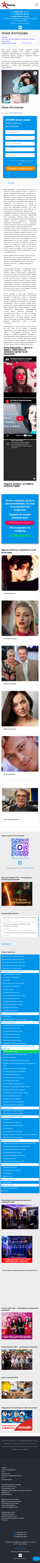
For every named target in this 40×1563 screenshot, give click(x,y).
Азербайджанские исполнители (13, 1001)
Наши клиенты (6, 1473)
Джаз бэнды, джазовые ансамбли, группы (16, 1146)
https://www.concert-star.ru (27, 1440)
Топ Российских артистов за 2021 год (13, 962)
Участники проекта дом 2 (11, 1080)
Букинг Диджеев (7, 1494)
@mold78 (30, 868)
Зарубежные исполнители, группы (14, 1025)
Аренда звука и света (8, 1512)
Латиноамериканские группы (12, 1152)
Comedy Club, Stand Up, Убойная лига (14, 1054)
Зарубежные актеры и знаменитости (14, 1043)
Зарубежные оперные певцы (12, 1040)
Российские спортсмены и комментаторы (16, 1086)
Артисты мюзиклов (9, 1057)
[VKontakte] (20, 27)
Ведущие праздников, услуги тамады (15, 1068)
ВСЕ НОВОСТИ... (7, 944)
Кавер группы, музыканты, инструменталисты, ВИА (19, 1143)
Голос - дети (7, 1016)
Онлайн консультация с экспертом (20, 522)
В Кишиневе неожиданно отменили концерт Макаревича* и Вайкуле (17, 925)
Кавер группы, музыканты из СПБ (13, 1161)
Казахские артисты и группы (12, 974)
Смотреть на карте (20, 1548)
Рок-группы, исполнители (11, 986)
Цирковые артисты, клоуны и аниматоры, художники (20, 1134)
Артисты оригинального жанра (12, 1117)
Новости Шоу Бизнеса (8, 1470)
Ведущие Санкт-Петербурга (11, 1099)
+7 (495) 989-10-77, (21, 12)
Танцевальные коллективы (10, 1164)
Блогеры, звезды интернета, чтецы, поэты (16, 1060)
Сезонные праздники (8, 1514)
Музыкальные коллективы (10, 1140)
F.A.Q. (3, 1477)
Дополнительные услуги (9, 1516)
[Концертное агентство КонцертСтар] (20, 6)
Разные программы (8, 1185)
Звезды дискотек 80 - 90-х (11, 1028)
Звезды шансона (8, 989)
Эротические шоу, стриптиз (12, 1170)
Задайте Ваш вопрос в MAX (20, 858)
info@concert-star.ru (20, 16)
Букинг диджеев (7, 1108)
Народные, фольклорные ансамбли (14, 1149)
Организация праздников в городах (13, 1518)
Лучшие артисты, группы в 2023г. (11, 968)
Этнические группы (9, 1158)
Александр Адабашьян (11, 819)
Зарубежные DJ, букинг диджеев (13, 1110)
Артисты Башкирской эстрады (13, 1004)
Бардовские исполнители (11, 992)
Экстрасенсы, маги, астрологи (13, 1137)
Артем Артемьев (9, 774)
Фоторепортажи (7, 1479)
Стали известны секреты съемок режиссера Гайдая (19, 933)
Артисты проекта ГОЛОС (9, 1014)
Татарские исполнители (10, 1010)
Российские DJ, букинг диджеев (13, 1113)
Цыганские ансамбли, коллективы (14, 1155)
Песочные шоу (8, 1128)
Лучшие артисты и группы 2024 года (12, 956)
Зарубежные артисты (8, 1022)
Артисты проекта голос (9, 1486)
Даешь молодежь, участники (12, 1096)
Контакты (5, 1520)
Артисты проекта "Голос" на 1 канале (15, 1019)
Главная (4, 37)
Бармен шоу (7, 1119)
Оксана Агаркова (9, 593)
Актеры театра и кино (9, 43)
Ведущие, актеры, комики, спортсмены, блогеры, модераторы (18, 1047)
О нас (3, 1471)
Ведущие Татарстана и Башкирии (13, 1102)
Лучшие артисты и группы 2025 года (12, 959)
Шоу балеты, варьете (10, 1167)
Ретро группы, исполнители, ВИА (13, 983)
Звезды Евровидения (8, 1179)
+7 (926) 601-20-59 (21, 14)
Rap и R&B (6, 980)
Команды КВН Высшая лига (12, 1074)
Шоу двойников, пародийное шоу (13, 1083)
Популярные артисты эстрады (11, 971)
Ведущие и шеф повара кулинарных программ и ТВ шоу (19, 1064)
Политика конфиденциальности (12, 1475)
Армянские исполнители (11, 1007)
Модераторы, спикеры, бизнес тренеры (16, 1092)
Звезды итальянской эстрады (13, 1031)
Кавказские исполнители (11, 998)
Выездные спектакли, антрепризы (14, 1089)
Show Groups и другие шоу (11, 1034)
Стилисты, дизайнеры (10, 1188)
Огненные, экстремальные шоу (13, 1125)
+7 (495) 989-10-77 (20, 535)
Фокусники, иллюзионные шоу (13, 1131)
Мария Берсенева (10, 729)
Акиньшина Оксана (10, 638)
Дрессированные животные (12, 1122)
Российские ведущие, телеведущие (14, 1071)
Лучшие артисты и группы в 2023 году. (13, 965)
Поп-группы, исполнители (11, 977)
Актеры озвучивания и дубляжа (13, 1105)
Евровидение (7, 1182)
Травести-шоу (7, 1176)
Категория (4, 1191)
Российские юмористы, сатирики (13, 1077)
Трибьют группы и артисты (11, 1037)
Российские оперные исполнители (14, 995)
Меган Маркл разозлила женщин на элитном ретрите (20, 917)
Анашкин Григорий (10, 684)
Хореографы (7, 1173)
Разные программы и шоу (10, 1507)
